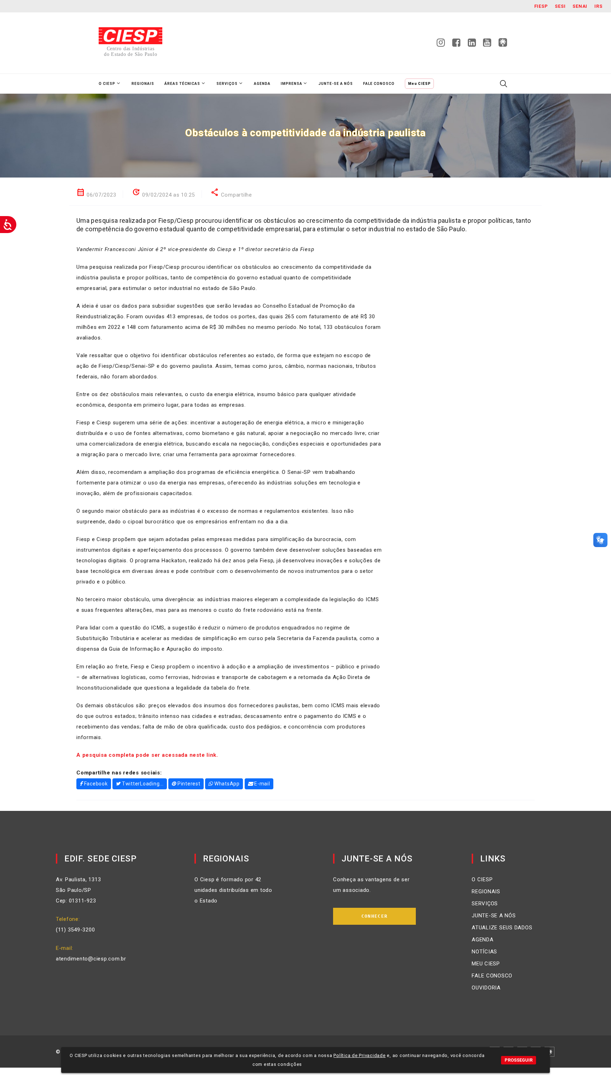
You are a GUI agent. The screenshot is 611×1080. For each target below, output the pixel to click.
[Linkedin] (472, 44)
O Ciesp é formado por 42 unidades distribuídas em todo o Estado (233, 890)
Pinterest (189, 783)
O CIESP (482, 879)
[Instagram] (441, 44)
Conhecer (374, 916)
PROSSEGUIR (519, 1060)
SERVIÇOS (485, 903)
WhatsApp (227, 783)
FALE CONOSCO (492, 975)
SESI (560, 6)
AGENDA (483, 939)
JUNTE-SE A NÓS (494, 915)
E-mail (262, 783)
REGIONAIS (486, 891)
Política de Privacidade (359, 1055)
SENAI (579, 6)
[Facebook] (456, 44)
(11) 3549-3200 (75, 930)
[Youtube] (487, 44)
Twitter (143, 783)
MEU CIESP (486, 963)
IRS (598, 6)
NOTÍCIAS (484, 951)
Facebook (96, 783)
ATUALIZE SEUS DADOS (502, 927)
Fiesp (541, 6)
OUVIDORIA (486, 988)
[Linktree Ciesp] (503, 42)
